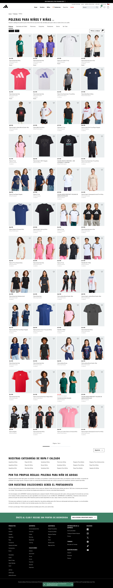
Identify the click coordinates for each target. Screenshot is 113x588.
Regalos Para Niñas (78, 465)
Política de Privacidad (81, 582)
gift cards (97, 4)
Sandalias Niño (45, 468)
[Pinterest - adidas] (95, 542)
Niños (48, 7)
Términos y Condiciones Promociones (66, 582)
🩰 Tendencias (57, 7)
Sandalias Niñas (45, 462)
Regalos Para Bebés (78, 462)
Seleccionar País (91, 582)
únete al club (103, 4)
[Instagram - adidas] (95, 534)
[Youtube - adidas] (95, 550)
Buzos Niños (44, 465)
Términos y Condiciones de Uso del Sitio (47, 582)
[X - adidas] (95, 538)
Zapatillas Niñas (13, 462)
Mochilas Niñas (29, 468)
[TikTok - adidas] (95, 546)
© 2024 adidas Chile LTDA (56, 586)
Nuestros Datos (22, 582)
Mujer (35, 7)
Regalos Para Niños (62, 468)
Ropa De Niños (29, 465)
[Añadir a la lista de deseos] (30, 36)
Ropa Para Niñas (94, 465)
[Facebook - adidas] (95, 530)
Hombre (42, 7)
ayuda (82, 4)
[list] (56, 26)
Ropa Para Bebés (78, 468)
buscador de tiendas (76, 4)
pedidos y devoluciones (89, 4)
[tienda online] (5, 6)
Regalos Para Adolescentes (96, 462)
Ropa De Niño (28, 462)
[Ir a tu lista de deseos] (104, 7)
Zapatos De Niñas (94, 468)
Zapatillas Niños (13, 465)
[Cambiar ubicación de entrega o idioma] (108, 4)
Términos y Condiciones (31, 582)
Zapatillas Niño (13, 468)
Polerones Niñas (61, 462)
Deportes (65, 7)
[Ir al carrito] (108, 7)
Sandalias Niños (61, 465)
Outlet (72, 7)
